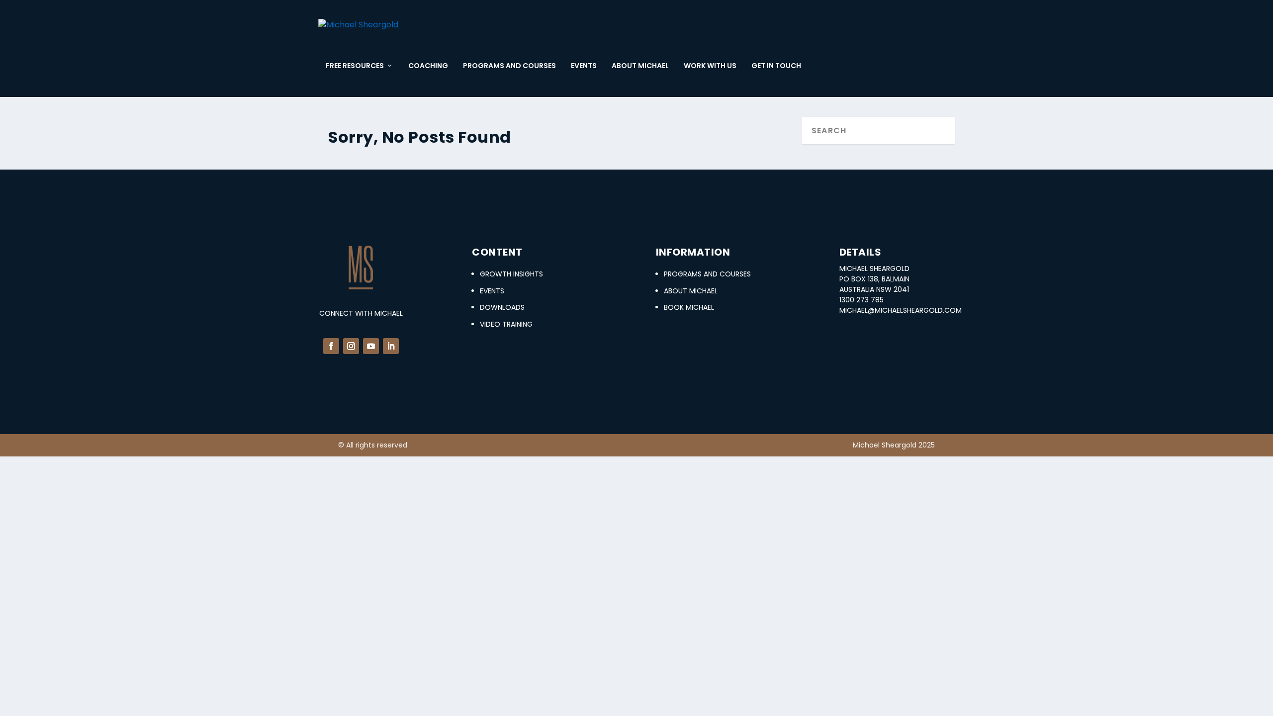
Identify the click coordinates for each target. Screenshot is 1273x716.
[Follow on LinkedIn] (391, 346)
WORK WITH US (710, 66)
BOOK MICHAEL (689, 307)
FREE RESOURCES (355, 66)
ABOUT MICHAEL (640, 66)
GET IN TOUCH (776, 66)
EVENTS (584, 66)
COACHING (428, 66)
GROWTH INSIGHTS (511, 274)
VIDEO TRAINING (506, 324)
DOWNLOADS (502, 307)
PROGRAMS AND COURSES (509, 66)
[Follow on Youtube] (371, 346)
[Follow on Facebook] (331, 346)
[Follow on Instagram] (351, 346)
